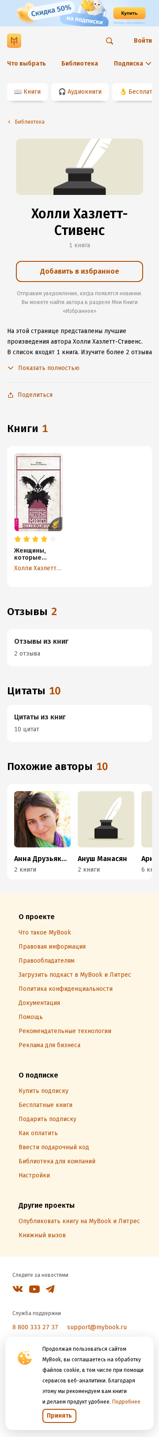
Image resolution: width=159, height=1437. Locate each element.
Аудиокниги (85, 91)
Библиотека (79, 63)
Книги (32, 91)
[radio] (17, 539)
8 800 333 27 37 (35, 1327)
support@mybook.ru (97, 1327)
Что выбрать (26, 63)
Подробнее (126, 1402)
